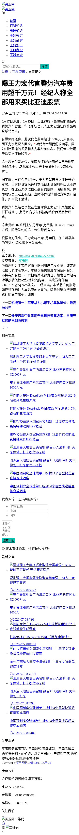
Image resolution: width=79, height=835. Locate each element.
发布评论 (8, 540)
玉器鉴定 (16, 35)
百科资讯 (16, 26)
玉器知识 (16, 30)
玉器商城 (16, 55)
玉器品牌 (16, 40)
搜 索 (45, 66)
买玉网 (23, 260)
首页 (13, 21)
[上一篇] (4, 327)
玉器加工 (16, 45)
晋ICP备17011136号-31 (37, 762)
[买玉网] (8, 4)
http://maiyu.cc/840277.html (36, 256)
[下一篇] (7, 327)
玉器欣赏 (16, 50)
